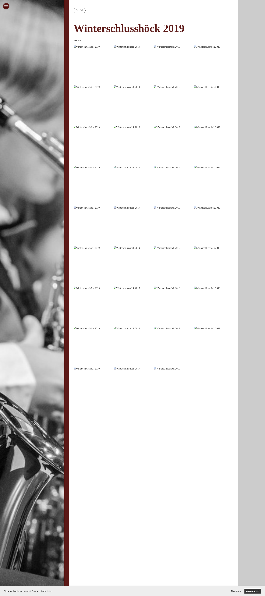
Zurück (80, 10)
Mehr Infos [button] (46, 591)
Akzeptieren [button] (252, 591)
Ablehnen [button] (236, 591)
